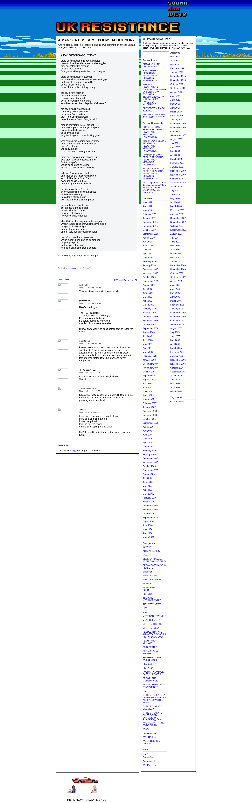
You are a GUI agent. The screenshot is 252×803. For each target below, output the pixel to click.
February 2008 (149, 356)
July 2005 (147, 478)
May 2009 (147, 297)
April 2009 (147, 301)
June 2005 (148, 482)
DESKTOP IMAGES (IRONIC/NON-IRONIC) (154, 560)
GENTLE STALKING (153, 579)
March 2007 (148, 399)
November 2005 (150, 462)
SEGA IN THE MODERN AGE (150, 679)
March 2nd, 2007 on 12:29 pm (91, 391)
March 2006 (148, 446)
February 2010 (149, 261)
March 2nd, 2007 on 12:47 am (91, 373)
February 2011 (149, 214)
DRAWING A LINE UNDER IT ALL (151, 65)
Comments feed (150, 761)
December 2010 (150, 222)
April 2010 (147, 253)
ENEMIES (148, 572)
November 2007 (150, 368)
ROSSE (146, 127)
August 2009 (149, 285)
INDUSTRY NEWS (152, 604)
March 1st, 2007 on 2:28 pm (90, 303)
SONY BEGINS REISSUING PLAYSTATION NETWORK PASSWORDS (150, 75)
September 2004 (150, 517)
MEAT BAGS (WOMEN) (154, 616)
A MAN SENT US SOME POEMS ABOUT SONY (96, 40)
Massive (147, 612)
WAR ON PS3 (149, 737)
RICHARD (148, 668)
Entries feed (148, 757)
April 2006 (147, 442)
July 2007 (147, 383)
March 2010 (148, 257)
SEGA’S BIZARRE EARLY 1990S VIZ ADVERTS (152, 190)
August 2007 (149, 379)
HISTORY (147, 594)
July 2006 (147, 431)
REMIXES (148, 664)
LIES (145, 608)
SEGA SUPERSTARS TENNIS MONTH (153, 686)
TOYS (146, 729)
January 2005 (149, 502)
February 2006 (149, 450)
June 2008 (148, 340)
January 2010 (149, 265)
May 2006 (147, 439)
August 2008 (149, 332)
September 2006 (150, 423)
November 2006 (150, 415)
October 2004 (149, 513)
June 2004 (148, 525)
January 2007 (149, 407)
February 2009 (149, 309)
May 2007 (147, 391)
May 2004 (147, 529)
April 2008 (147, 348)
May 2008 (147, 344)
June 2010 (148, 246)
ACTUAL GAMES (151, 551)
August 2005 (149, 474)
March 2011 (148, 210)
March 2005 (148, 494)
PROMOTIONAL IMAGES (151, 652)
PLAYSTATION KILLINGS (150, 642)
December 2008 (150, 316)
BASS (145, 555)
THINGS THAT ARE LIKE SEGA (152, 707)
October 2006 (149, 419)
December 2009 (150, 269)
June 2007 (148, 387)
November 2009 (150, 273)
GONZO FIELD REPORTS (150, 588)
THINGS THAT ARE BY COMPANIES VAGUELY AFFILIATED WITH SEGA (154, 699)
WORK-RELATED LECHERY (151, 742)
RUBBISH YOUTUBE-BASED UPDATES (153, 673)
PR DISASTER (150, 647)
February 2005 (149, 498)
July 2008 (147, 336)
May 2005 (147, 486)
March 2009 (148, 305)
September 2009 (150, 281)
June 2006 (148, 435)
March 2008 (148, 352)
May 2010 (147, 249)
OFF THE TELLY (151, 628)
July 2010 (147, 242)
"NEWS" (147, 547)
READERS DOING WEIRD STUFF (152, 658)
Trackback (130, 280)
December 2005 (150, 458)
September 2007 (150, 376)
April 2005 (147, 490)
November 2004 (150, 509)
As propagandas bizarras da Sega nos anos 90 (155, 183)
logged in (76, 450)
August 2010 (149, 238)
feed (118, 280)
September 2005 (150, 470)
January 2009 (149, 312)
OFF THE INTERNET (153, 624)
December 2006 (150, 411)
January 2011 (149, 218)
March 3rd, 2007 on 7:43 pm (90, 412)
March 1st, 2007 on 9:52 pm (90, 344)
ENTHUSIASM (150, 576)
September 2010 (150, 234)
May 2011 (147, 202)
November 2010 (150, 226)
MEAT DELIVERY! (152, 620)
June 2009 (148, 293)
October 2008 (149, 324)
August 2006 (149, 427)
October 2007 (149, 372)
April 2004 (147, 533)
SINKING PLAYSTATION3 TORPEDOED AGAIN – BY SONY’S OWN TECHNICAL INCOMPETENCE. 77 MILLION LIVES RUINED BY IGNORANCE (154, 94)
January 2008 (149, 360)
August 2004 (149, 521)
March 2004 (148, 537)
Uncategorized (70, 268)
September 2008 (150, 328)
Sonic (145, 691)
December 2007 (150, 364)
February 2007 (149, 403)
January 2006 (149, 454)
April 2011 (147, 206)
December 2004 (150, 506)
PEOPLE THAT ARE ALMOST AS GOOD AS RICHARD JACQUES (154, 634)
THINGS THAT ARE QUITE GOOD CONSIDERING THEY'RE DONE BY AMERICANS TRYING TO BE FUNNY (154, 719)
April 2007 (147, 395)
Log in (145, 753)
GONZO (147, 583)
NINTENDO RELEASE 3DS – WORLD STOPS (154, 116)
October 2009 (149, 277)
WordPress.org (150, 765)
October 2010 (149, 230)
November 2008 (150, 320)
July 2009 (147, 289)
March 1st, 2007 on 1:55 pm (90, 288)
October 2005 (149, 466)
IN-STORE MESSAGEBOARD (152, 599)
